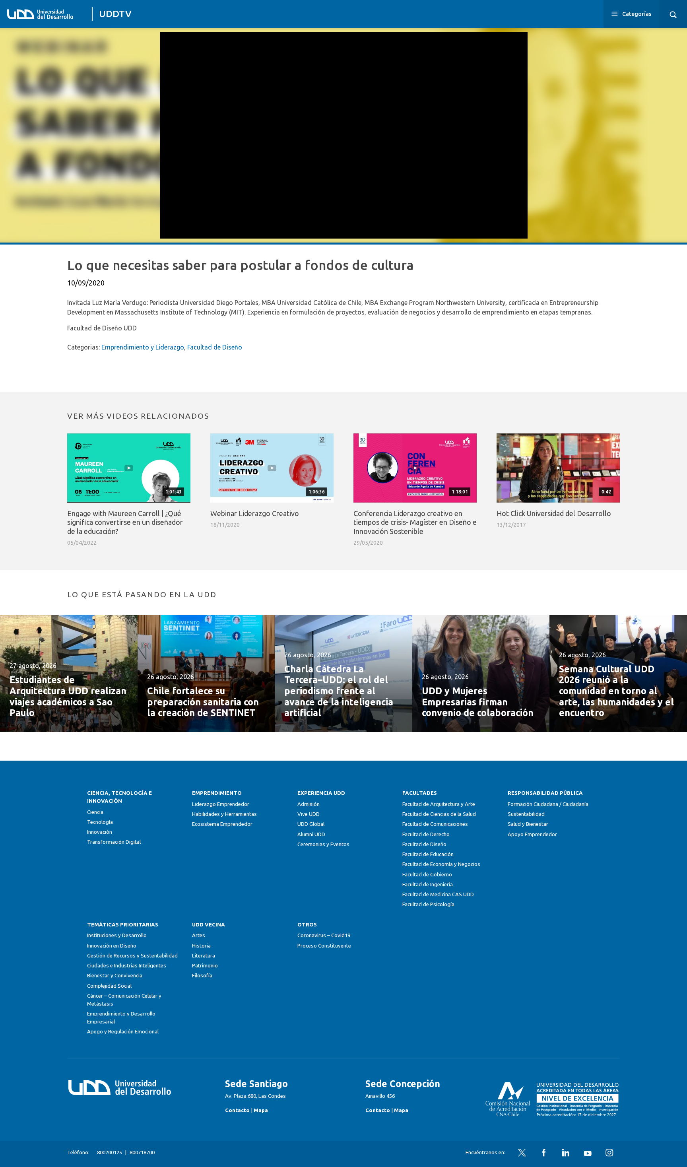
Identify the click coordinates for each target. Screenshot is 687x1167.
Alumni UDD (311, 834)
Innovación (99, 832)
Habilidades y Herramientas (224, 814)
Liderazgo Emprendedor (220, 804)
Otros (307, 925)
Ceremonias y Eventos (323, 844)
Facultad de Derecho (426, 834)
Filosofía (202, 976)
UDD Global (310, 824)
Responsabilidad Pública (545, 793)
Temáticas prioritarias (122, 925)
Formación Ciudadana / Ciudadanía (548, 804)
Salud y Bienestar (528, 824)
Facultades (419, 793)
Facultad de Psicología (428, 904)
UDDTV (115, 14)
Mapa (261, 1110)
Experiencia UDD (321, 793)
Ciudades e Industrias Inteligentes (126, 966)
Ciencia (95, 812)
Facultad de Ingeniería (427, 884)
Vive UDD (308, 814)
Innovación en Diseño (111, 946)
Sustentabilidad (526, 814)
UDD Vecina (208, 925)
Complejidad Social (109, 986)
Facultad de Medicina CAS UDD (438, 894)
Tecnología (100, 822)
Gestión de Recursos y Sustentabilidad (132, 956)
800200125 (109, 1152)
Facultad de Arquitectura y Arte (438, 804)
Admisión (308, 804)
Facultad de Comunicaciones (435, 824)
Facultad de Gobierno (427, 875)
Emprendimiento (217, 793)
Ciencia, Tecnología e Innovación (119, 797)
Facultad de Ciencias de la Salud (439, 814)
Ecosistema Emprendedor (222, 824)
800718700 (142, 1152)
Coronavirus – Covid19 (323, 935)
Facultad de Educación (428, 854)
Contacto (237, 1110)
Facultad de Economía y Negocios (441, 864)
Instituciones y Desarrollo (117, 935)
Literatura (203, 956)
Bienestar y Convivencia (114, 976)
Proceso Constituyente (324, 946)
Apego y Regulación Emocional (123, 1032)
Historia (201, 946)
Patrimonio (205, 966)
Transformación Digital (114, 842)
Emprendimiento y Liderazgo (142, 347)
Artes (198, 935)
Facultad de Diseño (214, 347)
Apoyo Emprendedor (532, 834)
